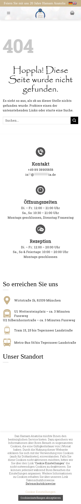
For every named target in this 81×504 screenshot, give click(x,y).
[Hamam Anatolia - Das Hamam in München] (40, 13)
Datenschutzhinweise (41, 483)
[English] (74, 3)
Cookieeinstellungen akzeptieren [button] (41, 497)
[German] (70, 3)
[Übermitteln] (74, 120)
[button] (8, 13)
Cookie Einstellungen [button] (40, 492)
